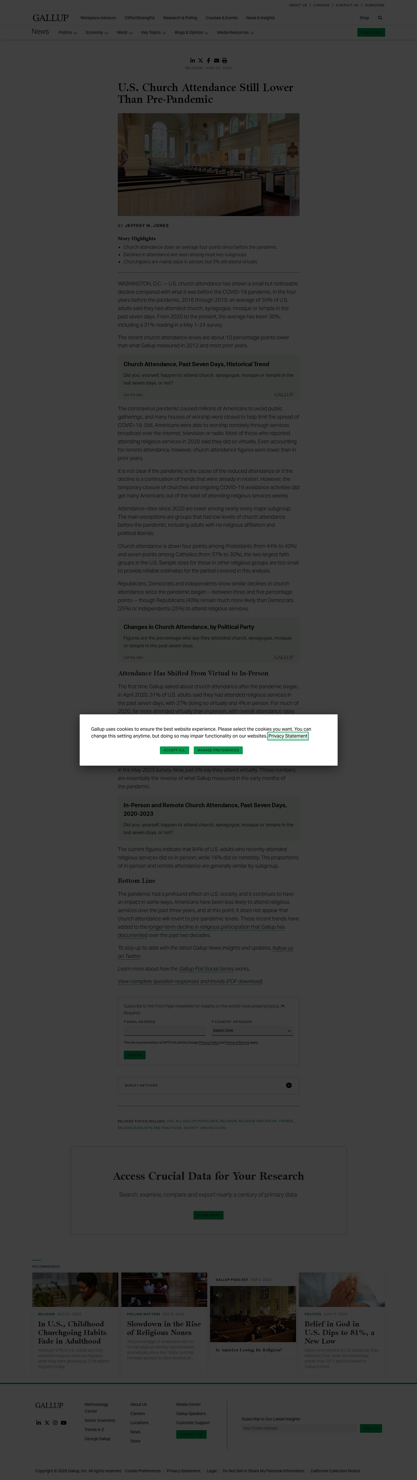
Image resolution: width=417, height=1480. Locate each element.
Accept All (174, 750)
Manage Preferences (218, 750)
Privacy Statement (288, 736)
